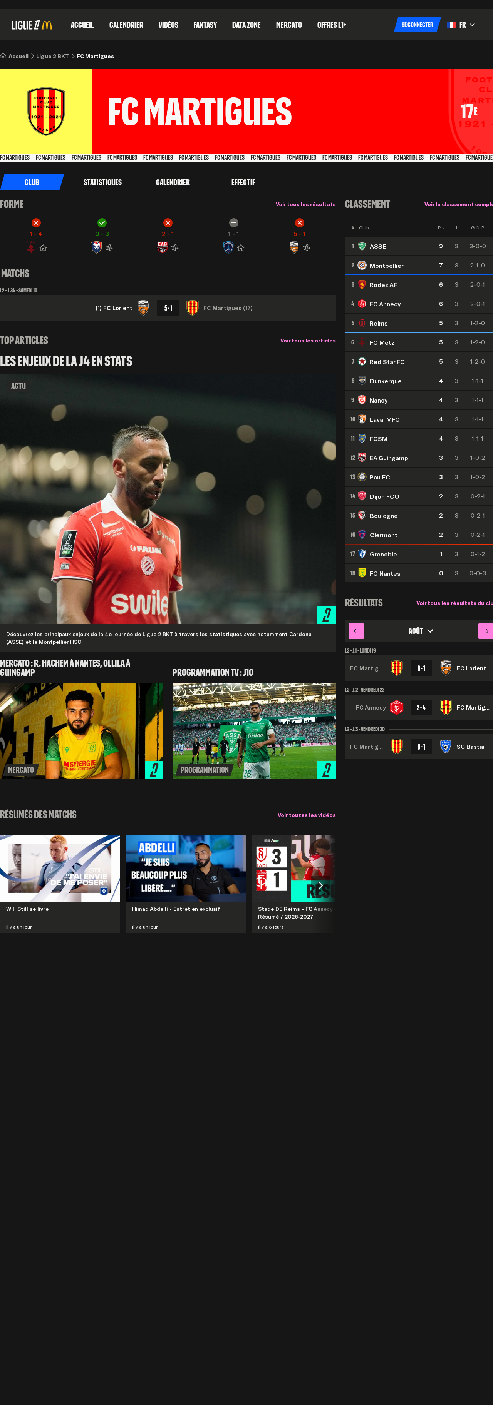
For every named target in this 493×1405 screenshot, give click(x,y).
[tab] (102, 182)
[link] (18, 56)
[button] (417, 24)
